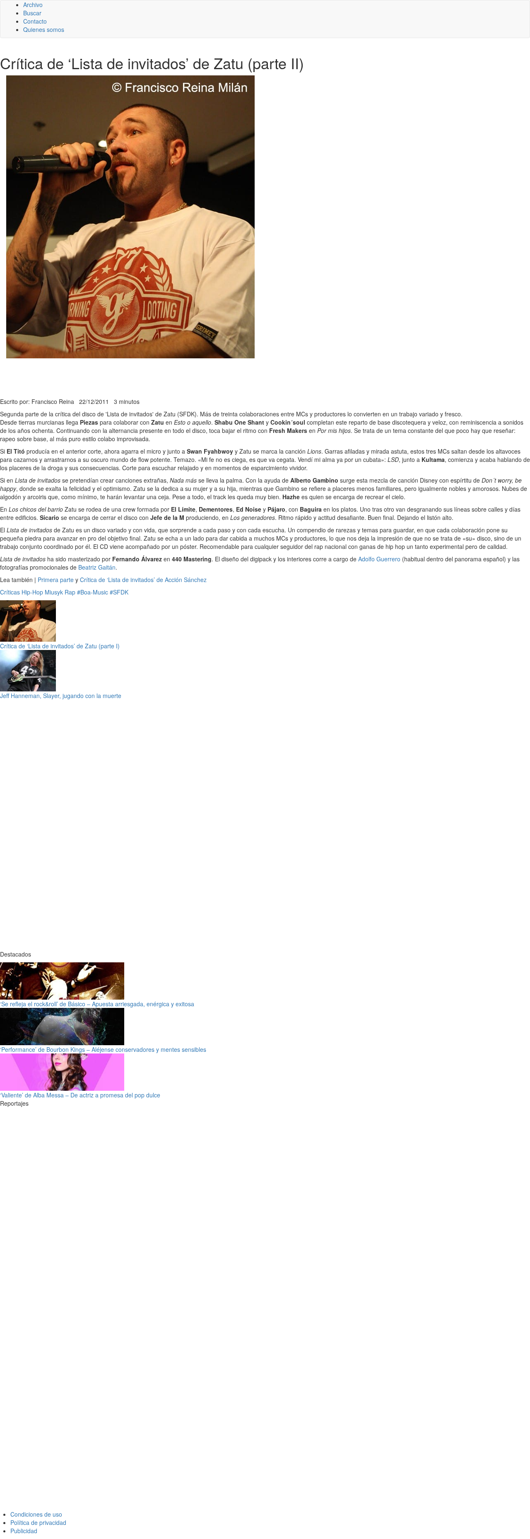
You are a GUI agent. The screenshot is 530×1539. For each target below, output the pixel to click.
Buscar (32, 13)
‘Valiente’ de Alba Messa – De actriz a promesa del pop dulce (80, 1095)
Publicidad (23, 1531)
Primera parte (56, 579)
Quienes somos (43, 29)
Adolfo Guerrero (379, 559)
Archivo (33, 4)
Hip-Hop (32, 592)
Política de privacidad (38, 1522)
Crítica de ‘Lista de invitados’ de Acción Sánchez (143, 579)
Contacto (35, 21)
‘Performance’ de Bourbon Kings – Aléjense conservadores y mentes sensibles (103, 1049)
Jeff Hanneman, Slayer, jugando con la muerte (60, 695)
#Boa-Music (92, 592)
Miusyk (54, 592)
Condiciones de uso (36, 1514)
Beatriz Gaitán (97, 567)
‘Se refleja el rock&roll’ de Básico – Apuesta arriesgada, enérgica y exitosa (97, 1004)
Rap (70, 592)
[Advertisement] (203, 377)
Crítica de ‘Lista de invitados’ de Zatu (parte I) (60, 646)
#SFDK (119, 592)
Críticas (10, 592)
